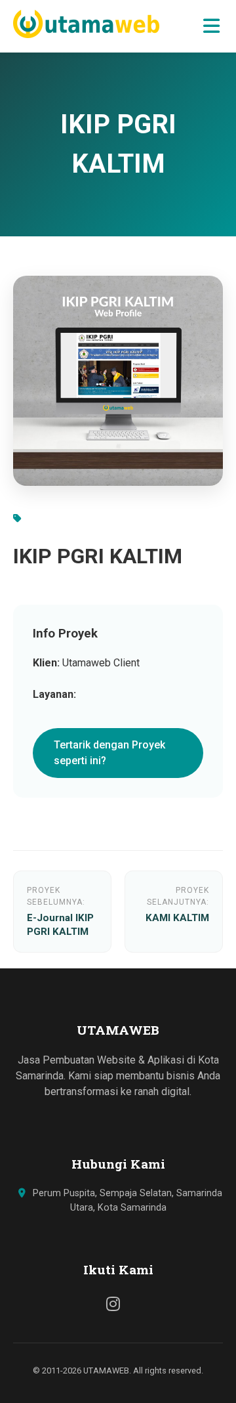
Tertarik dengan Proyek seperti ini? (109, 753)
